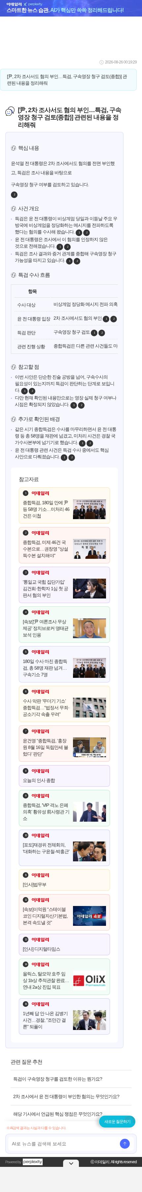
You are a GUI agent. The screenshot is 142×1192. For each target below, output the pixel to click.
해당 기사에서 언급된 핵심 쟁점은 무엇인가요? (57, 1114)
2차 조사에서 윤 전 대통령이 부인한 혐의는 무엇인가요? (66, 1096)
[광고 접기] (71, 1163)
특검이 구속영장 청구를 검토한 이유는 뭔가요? (57, 1079)
